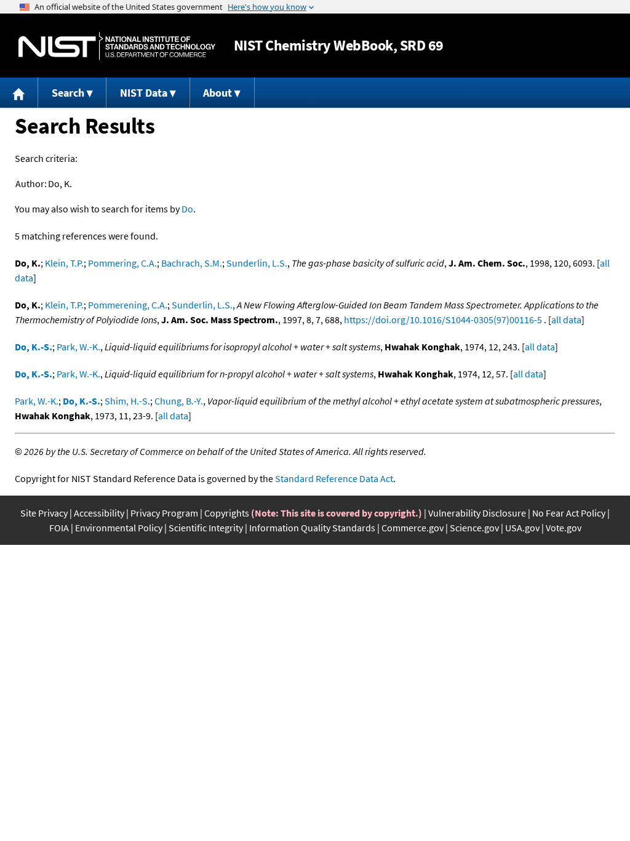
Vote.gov (563, 527)
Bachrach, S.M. (191, 263)
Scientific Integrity (206, 527)
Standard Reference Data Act (334, 478)
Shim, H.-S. (127, 401)
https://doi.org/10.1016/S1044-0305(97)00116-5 (443, 319)
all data (566, 319)
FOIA (59, 527)
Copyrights (226, 513)
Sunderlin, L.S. (256, 263)
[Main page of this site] (19, 93)
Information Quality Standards (312, 527)
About (217, 93)
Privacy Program (164, 513)
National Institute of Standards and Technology (116, 46)
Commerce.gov (412, 527)
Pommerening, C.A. (127, 305)
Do (187, 209)
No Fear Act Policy (568, 513)
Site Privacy (44, 513)
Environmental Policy (118, 527)
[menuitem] (19, 93)
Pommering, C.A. (122, 263)
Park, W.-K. (78, 346)
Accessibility (99, 513)
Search (68, 93)
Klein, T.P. (64, 263)
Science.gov (474, 527)
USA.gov (522, 527)
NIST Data (143, 93)
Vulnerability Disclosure (477, 513)
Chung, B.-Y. (178, 401)
